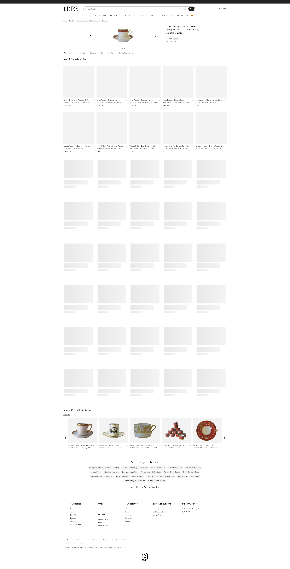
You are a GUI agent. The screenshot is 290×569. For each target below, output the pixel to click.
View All (66, 414)
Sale (193, 15)
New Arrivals (101, 15)
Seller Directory (103, 525)
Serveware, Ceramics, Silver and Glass (88, 21)
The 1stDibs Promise (126, 53)
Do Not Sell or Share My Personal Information (116, 540)
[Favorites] (220, 9)
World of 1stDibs (180, 15)
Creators (73, 521)
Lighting (126, 15)
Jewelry (143, 15)
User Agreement (86, 540)
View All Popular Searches (145, 487)
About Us (128, 509)
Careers (128, 515)
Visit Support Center (160, 512)
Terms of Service (112, 547)
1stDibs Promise (158, 515)
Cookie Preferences (70, 543)
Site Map (80, 543)
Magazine (190, 509)
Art (135, 15)
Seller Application (104, 519)
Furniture (115, 15)
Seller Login (102, 522)
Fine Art (73, 515)
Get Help (156, 509)
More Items (67, 53)
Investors (128, 518)
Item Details (81, 53)
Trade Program (103, 509)
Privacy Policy (97, 540)
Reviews (128, 521)
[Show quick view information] (93, 100)
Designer (93, 53)
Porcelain (105, 21)
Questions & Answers (77, 524)
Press (127, 512)
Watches (154, 15)
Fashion (165, 15)
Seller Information (107, 53)
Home (65, 21)
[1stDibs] (70, 8)
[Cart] (225, 9)
